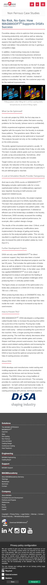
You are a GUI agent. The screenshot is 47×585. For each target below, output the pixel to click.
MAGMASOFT (7, 429)
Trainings (5, 479)
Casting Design (7, 443)
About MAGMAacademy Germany (13, 477)
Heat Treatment (7, 448)
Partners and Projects (9, 500)
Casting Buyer (6, 460)
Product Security (7, 516)
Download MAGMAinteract (19, 522)
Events (4, 507)
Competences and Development (12, 498)
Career (4, 509)
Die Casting (6, 436)
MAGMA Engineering (9, 457)
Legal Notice (25, 514)
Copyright (5, 514)
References (5, 502)
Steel (3, 434)
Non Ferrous (6, 439)
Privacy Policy (14, 514)
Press (4, 505)
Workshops (5, 481)
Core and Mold (7, 441)
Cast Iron (5, 432)
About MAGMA (6, 495)
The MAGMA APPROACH (10, 427)
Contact (4, 486)
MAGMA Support (7, 468)
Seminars (5, 484)
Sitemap (34, 514)
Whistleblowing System (22, 516)
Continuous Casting (8, 446)
